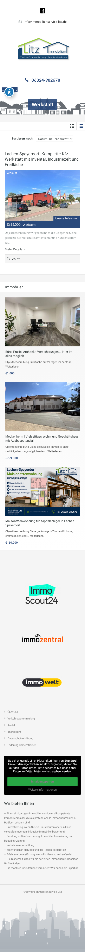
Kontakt (12, 725)
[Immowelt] (42, 682)
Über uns (12, 711)
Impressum (14, 731)
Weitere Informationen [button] (42, 789)
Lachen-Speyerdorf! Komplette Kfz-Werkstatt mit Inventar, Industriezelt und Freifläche (42, 159)
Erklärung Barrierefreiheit (21, 745)
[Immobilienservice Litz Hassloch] (42, 50)
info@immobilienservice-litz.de (45, 22)
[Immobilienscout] (42, 594)
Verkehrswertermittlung (21, 718)
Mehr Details (14, 249)
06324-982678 (46, 80)
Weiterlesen (12, 366)
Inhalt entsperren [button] (42, 781)
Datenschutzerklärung (20, 738)
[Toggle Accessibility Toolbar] (9, 92)
